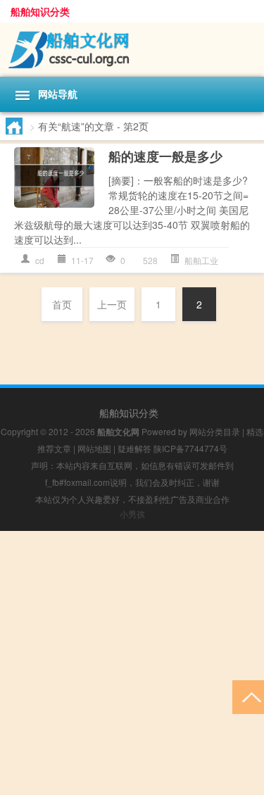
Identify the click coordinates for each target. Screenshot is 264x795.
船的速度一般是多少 (165, 156)
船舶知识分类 (40, 11)
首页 (62, 304)
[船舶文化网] (132, 50)
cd (39, 260)
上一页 (112, 304)
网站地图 (94, 448)
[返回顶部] (248, 696)
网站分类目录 (214, 431)
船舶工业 (201, 260)
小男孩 (132, 514)
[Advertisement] (132, 663)
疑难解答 (134, 448)
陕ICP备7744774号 (190, 448)
